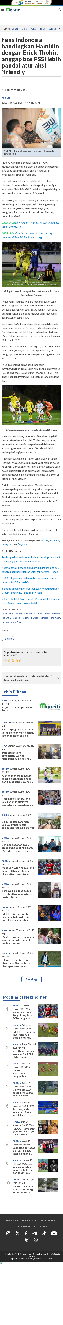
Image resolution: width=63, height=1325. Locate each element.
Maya (4, 722)
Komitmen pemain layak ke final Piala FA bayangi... (24, 1053)
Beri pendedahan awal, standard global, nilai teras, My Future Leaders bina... (18, 847)
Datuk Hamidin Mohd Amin (46, 618)
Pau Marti (27, 618)
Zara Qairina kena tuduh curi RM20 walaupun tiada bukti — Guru (17, 893)
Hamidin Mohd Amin (12, 622)
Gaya (33, 29)
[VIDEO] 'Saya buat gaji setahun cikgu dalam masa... (24, 1131)
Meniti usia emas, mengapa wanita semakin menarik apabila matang (18, 940)
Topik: (5, 631)
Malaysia (30, 613)
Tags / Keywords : (12, 609)
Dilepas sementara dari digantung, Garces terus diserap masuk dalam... (16, 963)
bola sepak (15, 618)
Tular (5, 907)
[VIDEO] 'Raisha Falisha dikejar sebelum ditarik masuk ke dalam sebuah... (17, 917)
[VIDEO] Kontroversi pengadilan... (20, 1073)
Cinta (24, 29)
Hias (42, 29)
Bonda (15, 29)
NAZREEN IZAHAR (17, 90)
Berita (5, 700)
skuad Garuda (43, 613)
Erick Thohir (8, 613)
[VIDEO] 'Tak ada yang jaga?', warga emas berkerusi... (23, 1189)
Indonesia (20, 613)
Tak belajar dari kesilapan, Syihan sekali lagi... (23, 1112)
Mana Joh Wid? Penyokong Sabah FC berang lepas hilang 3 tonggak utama (18, 870)
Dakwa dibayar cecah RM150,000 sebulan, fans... (23, 1092)
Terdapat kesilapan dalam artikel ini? (28, 676)
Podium (6, 98)
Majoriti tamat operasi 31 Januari (17, 709)
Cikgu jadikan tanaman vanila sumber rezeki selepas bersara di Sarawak (18, 824)
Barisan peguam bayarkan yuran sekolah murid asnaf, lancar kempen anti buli (18, 732)
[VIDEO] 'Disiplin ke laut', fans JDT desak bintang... (24, 1034)
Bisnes (5, 815)
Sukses (52, 29)
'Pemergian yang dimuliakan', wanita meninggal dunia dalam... (16, 755)
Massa (5, 838)
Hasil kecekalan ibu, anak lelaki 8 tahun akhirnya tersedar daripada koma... (17, 801)
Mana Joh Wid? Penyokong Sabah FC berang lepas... (23, 1015)
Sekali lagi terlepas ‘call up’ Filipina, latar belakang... (24, 1150)
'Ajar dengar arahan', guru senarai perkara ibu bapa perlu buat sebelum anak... (17, 778)
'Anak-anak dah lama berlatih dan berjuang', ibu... (23, 1169)
